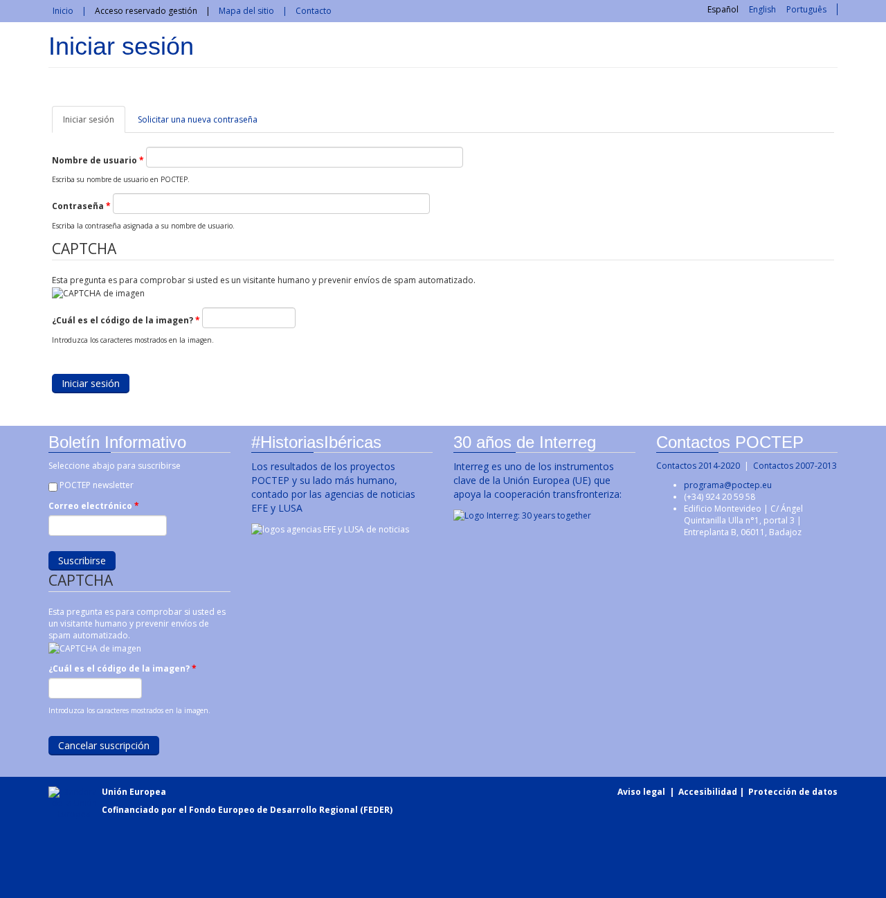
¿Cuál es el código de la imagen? (126, 320)
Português (806, 9)
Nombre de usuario (98, 160)
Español (723, 9)
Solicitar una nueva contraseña (197, 119)
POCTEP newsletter (97, 485)
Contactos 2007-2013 (795, 466)
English (762, 9)
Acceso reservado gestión (146, 11)
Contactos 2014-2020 (698, 466)
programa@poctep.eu (728, 485)
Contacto (314, 11)
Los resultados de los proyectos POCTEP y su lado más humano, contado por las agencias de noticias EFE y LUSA (333, 487)
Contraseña (81, 206)
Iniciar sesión (94, 123)
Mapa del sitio (246, 11)
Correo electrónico (93, 506)
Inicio (63, 11)
